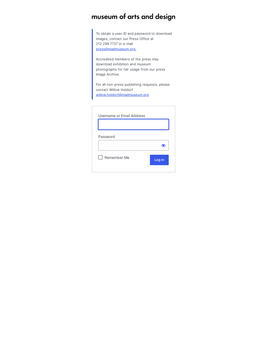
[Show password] (163, 145)
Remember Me (117, 157)
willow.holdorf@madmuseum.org (122, 95)
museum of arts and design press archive (133, 21)
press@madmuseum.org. (116, 49)
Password (106, 136)
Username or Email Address (121, 115)
